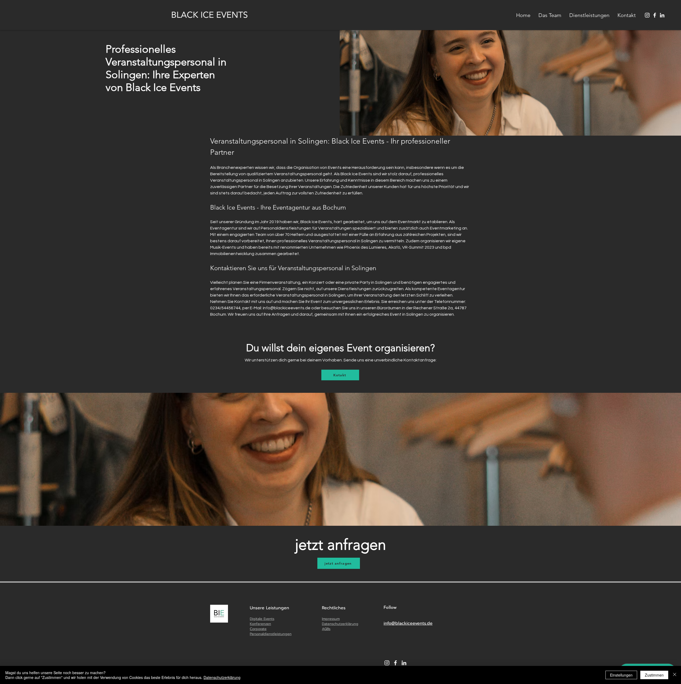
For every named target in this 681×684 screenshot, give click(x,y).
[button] (589, 15)
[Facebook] (654, 15)
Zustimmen (654, 675)
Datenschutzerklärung (222, 677)
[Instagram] (647, 15)
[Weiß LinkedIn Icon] (662, 15)
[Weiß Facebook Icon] (395, 663)
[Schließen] (674, 675)
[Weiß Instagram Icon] (387, 663)
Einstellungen (621, 675)
